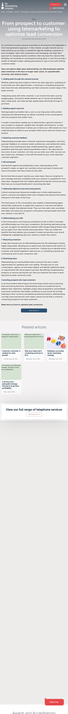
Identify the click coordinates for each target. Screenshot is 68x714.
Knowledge (10, 12)
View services (33, 414)
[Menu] (65, 4)
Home (3, 12)
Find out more (11, 347)
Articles (17, 12)
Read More (33, 310)
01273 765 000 (58, 8)
